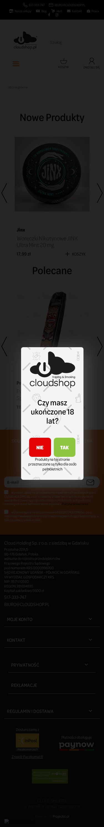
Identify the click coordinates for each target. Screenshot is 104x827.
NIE (40, 447)
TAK (64, 447)
